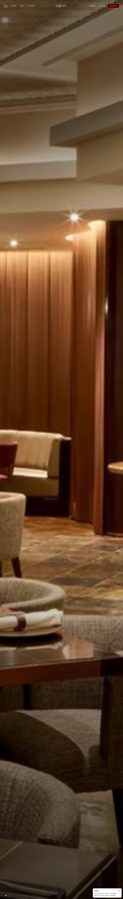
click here (112, 895)
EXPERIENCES (31, 6)
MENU (22, 6)
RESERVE (113, 6)
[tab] (5, 895)
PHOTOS (14, 6)
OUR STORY (92, 6)
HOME (5, 6)
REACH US (102, 6)
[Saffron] (61, 6)
